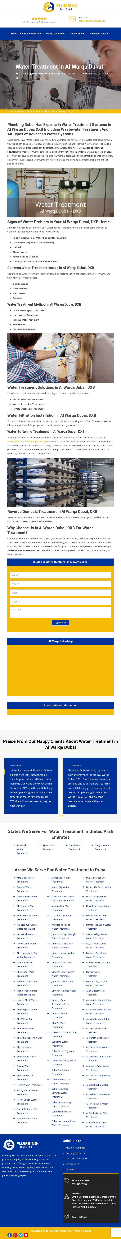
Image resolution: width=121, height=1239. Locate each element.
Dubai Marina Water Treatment (61, 1113)
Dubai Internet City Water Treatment (95, 879)
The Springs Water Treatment (26, 907)
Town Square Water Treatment (27, 1011)
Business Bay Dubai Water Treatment (96, 955)
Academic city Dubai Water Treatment (96, 1124)
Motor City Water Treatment (60, 889)
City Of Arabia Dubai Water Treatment (96, 945)
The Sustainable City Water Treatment (27, 955)
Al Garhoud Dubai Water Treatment (98, 1096)
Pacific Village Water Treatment (27, 1101)
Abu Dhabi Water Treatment (22, 849)
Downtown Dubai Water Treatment (98, 907)
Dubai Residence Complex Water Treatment (59, 1092)
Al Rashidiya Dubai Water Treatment (98, 1058)
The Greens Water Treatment (26, 1058)
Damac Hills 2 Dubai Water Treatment (96, 917)
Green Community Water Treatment (64, 1034)
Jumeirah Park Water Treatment (61, 964)
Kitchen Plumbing (75, 1147)
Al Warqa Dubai (25, 111)
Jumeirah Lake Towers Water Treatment (62, 973)
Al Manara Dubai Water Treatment (97, 1068)
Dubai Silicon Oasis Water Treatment (60, 1081)
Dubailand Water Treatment (59, 1043)
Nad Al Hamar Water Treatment (27, 1120)
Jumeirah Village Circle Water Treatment (62, 945)
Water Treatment (55, 33)
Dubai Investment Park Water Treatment (63, 1123)
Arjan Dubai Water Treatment (95, 992)
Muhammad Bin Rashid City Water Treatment (62, 898)
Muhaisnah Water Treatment (25, 936)
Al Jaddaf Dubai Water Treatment (97, 1086)
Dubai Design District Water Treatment (97, 898)
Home (14, 33)
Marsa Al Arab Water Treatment (61, 917)
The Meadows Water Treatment (27, 917)
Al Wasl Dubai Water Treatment (96, 1030)
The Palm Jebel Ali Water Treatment (29, 1039)
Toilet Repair (78, 33)
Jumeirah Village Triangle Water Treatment (63, 936)
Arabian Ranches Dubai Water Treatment (97, 1020)
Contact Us (72, 1169)
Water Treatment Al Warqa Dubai (54, 111)
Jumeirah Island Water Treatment (62, 983)
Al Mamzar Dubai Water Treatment (98, 1077)
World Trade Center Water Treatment (27, 992)
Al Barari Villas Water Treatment (27, 983)
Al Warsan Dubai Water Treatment (97, 1039)
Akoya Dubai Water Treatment (26, 945)
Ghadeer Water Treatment (25, 964)
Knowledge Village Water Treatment (60, 926)
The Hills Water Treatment (25, 1049)
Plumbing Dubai (82, 1230)
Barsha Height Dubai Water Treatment (96, 983)
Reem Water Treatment (29, 1084)
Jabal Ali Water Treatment (58, 1024)
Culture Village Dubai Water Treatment (96, 936)
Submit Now (60, 622)
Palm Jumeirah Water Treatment (27, 1092)
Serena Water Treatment (24, 1068)
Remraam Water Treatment (25, 1077)
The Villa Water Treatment (24, 1020)
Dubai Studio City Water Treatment (63, 1053)
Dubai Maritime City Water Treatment (61, 1104)
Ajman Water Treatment (49, 847)
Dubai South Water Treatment (61, 1071)
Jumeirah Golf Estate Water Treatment (27, 926)
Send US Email (79, 1217)
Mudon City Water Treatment (60, 879)
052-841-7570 (79, 1184)
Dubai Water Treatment (75, 847)
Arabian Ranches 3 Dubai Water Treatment (98, 1002)
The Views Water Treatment (25, 1030)
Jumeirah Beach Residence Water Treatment (60, 1004)
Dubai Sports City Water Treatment (63, 1062)
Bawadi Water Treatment (93, 973)
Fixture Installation (30, 33)
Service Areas (73, 1164)
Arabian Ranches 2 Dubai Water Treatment (98, 1011)
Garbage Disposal (75, 1153)
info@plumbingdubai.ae (92, 20)
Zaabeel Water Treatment (24, 889)
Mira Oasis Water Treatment (26, 879)
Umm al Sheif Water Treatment (27, 1002)
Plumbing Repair (99, 33)
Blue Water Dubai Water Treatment (98, 964)
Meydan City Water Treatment (61, 907)
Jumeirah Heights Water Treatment (63, 992)
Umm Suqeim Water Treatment (27, 898)
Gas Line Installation (77, 1158)
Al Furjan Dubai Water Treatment (97, 1105)
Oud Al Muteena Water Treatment (28, 1111)
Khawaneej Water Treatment (26, 973)
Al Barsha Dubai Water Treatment (97, 1115)
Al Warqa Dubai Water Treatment (97, 1049)
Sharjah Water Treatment (102, 847)
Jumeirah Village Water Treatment (62, 955)
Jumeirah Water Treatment (59, 1015)
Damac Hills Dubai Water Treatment (98, 926)
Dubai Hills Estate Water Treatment (98, 889)
